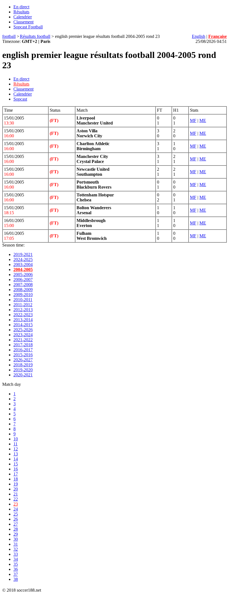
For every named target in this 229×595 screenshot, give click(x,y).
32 (15, 549)
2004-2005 (23, 269)
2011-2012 (22, 304)
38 (15, 579)
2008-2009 (23, 289)
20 (15, 489)
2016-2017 (23, 349)
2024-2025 (23, 259)
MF (193, 120)
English (198, 36)
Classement (23, 21)
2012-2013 (23, 309)
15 (15, 464)
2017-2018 (23, 344)
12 (15, 449)
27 (15, 524)
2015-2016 (23, 354)
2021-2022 (23, 339)
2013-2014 (23, 319)
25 (15, 514)
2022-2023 (23, 314)
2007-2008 (23, 284)
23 (15, 504)
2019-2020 (23, 369)
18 (15, 479)
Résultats (21, 11)
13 (15, 454)
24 (15, 509)
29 (15, 534)
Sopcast (20, 99)
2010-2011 (22, 299)
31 (15, 544)
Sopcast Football (28, 27)
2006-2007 (23, 279)
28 (15, 529)
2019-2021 (23, 254)
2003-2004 (23, 264)
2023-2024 (23, 334)
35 (15, 564)
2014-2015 (23, 324)
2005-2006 (23, 274)
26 (15, 519)
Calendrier (22, 16)
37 (15, 574)
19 (15, 484)
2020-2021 (23, 374)
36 (15, 569)
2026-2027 (23, 359)
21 (15, 494)
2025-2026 (23, 329)
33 (15, 554)
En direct (21, 6)
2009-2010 (23, 294)
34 (15, 559)
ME (202, 120)
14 (15, 459)
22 (15, 499)
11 (15, 444)
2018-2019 (23, 364)
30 (15, 539)
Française (217, 36)
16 (15, 469)
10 (15, 439)
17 (15, 474)
